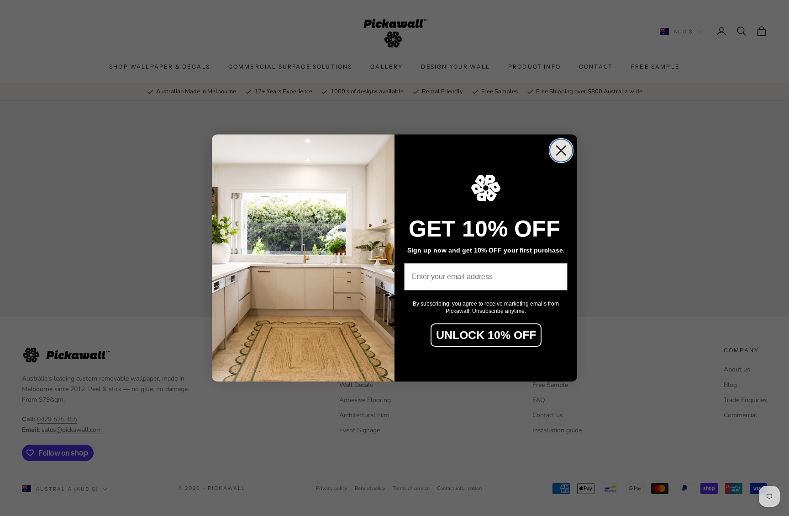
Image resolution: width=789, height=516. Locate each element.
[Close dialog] (561, 150)
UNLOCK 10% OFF (486, 334)
